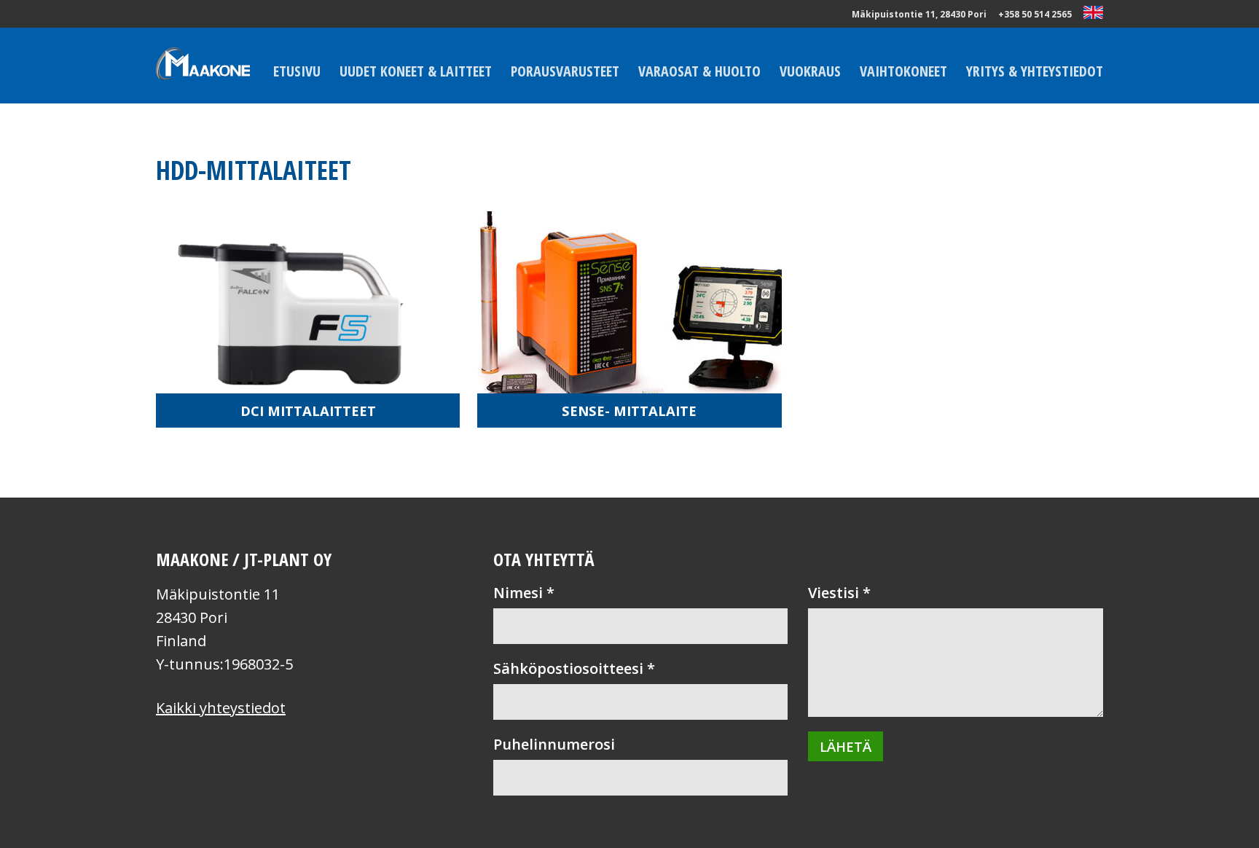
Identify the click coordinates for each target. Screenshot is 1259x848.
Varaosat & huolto (699, 71)
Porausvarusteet (565, 71)
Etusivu (297, 71)
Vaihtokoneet (903, 71)
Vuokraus (810, 71)
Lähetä (845, 746)
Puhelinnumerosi (554, 744)
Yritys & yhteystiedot (1034, 71)
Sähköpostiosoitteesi (574, 668)
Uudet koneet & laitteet (416, 71)
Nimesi (523, 592)
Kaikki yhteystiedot (221, 708)
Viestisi (839, 592)
